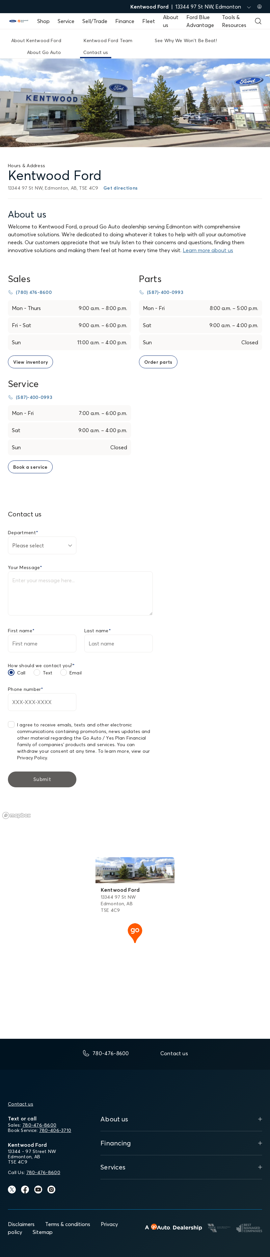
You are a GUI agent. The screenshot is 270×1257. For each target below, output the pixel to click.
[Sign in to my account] (259, 6)
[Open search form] (258, 21)
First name (21, 630)
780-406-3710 (55, 1130)
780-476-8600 (39, 1125)
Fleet (148, 21)
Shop (43, 21)
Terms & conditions (67, 1224)
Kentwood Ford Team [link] (108, 40)
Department (23, 532)
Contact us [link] (95, 52)
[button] (135, 932)
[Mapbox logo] (16, 815)
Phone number (25, 689)
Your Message (25, 567)
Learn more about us (208, 250)
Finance (124, 21)
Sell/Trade (94, 21)
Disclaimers (21, 1224)
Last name (97, 630)
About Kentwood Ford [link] (36, 40)
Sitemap (43, 1232)
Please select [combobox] (28, 545)
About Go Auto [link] (44, 52)
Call (21, 673)
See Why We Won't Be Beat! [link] (186, 40)
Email (75, 673)
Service (66, 21)
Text (48, 673)
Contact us (20, 1104)
